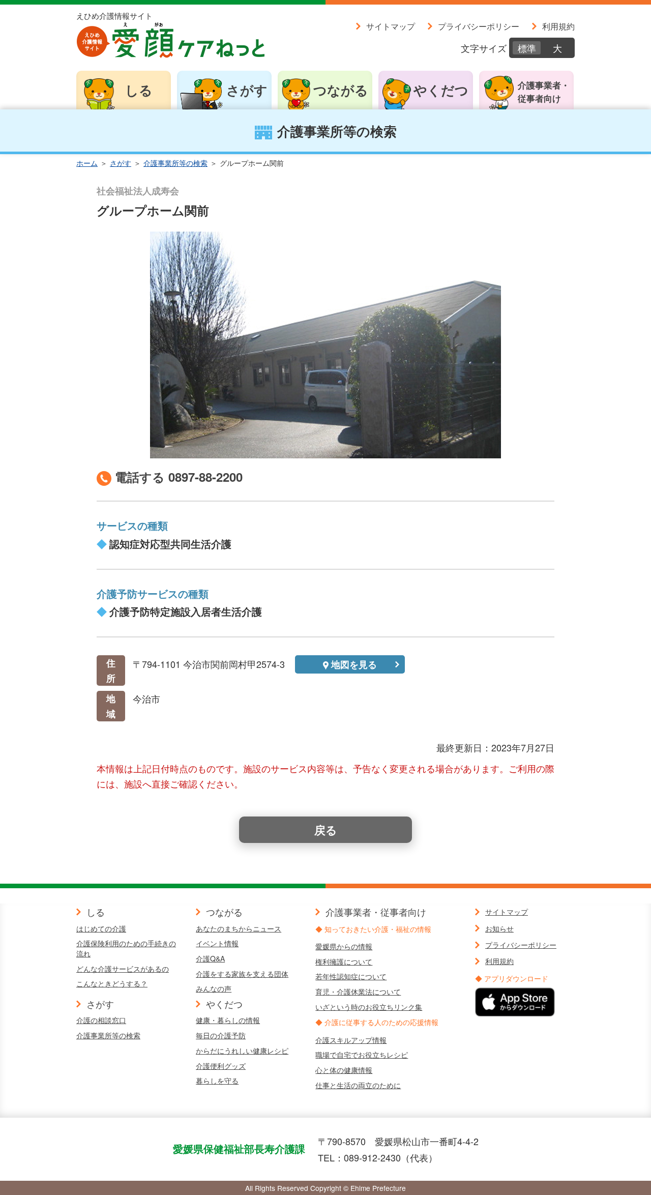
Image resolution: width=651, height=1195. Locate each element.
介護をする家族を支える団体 (242, 974)
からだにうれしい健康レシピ (242, 1050)
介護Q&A (210, 958)
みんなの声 (213, 988)
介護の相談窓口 (101, 1020)
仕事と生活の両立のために (358, 1085)
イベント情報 (217, 943)
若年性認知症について (351, 976)
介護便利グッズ (221, 1066)
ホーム (87, 163)
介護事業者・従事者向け (544, 91)
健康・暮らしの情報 (228, 1020)
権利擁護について (343, 961)
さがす (247, 89)
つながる (340, 89)
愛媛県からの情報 (343, 946)
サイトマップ (390, 26)
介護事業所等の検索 (175, 163)
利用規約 (558, 26)
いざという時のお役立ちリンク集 (368, 1007)
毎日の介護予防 (221, 1035)
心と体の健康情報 (343, 1070)
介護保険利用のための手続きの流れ (126, 948)
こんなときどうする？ (111, 983)
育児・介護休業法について (358, 991)
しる (139, 89)
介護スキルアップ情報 (351, 1040)
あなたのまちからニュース (238, 928)
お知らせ (499, 928)
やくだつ (440, 89)
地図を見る (354, 664)
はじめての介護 (101, 928)
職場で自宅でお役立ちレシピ (361, 1055)
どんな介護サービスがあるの (122, 969)
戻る (325, 830)
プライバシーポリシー (478, 26)
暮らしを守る (217, 1080)
